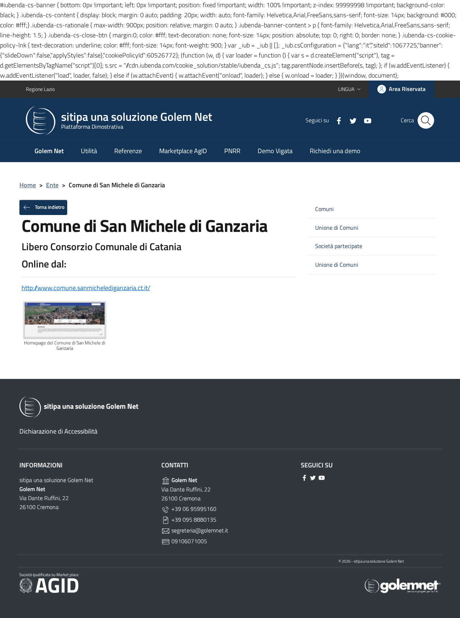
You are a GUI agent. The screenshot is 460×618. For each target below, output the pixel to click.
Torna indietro (49, 206)
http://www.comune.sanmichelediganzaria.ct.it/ (86, 288)
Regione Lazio (40, 89)
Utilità (89, 151)
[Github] (365, 120)
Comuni (324, 209)
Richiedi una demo (335, 151)
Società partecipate (338, 246)
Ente (52, 185)
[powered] (403, 585)
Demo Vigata (275, 151)
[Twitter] (350, 120)
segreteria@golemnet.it (199, 530)
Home (27, 185)
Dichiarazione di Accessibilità (58, 431)
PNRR (232, 151)
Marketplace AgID (183, 151)
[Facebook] (336, 120)
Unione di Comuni (336, 228)
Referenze (128, 151)
